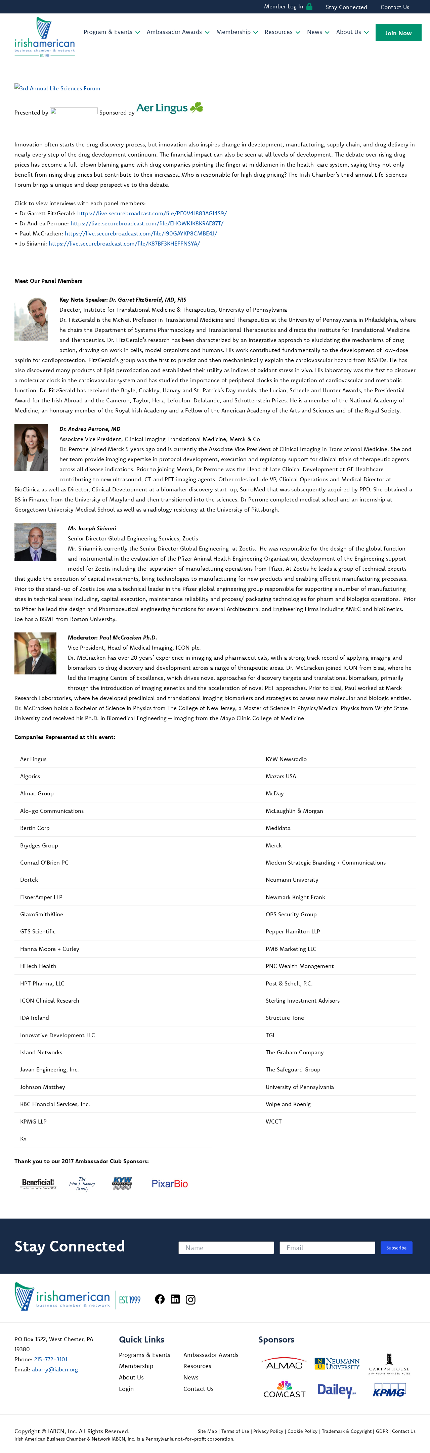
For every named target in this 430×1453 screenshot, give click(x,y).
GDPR (382, 1431)
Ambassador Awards (211, 1355)
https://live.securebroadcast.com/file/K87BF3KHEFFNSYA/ (124, 243)
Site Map (207, 1431)
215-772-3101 (50, 1359)
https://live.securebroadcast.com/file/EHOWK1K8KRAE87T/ (147, 223)
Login (126, 1389)
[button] (136, 32)
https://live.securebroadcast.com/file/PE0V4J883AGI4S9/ (152, 213)
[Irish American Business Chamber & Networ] (77, 1296)
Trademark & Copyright (347, 1431)
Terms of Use (235, 1431)
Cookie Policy (302, 1431)
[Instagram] (191, 1299)
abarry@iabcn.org (55, 1369)
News (191, 1377)
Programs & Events (144, 1355)
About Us (131, 1377)
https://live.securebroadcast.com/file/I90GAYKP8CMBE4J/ (141, 233)
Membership (136, 1366)
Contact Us (198, 1389)
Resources (197, 1366)
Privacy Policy (268, 1431)
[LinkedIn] (175, 1299)
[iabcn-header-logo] (45, 37)
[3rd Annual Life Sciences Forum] (57, 88)
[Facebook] (160, 1299)
